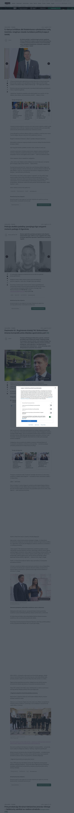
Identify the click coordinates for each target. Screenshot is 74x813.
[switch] (50, 405)
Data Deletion (31, 424)
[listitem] (37, 402)
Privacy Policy (43, 424)
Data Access (37, 424)
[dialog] (37, 406)
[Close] (56, 388)
